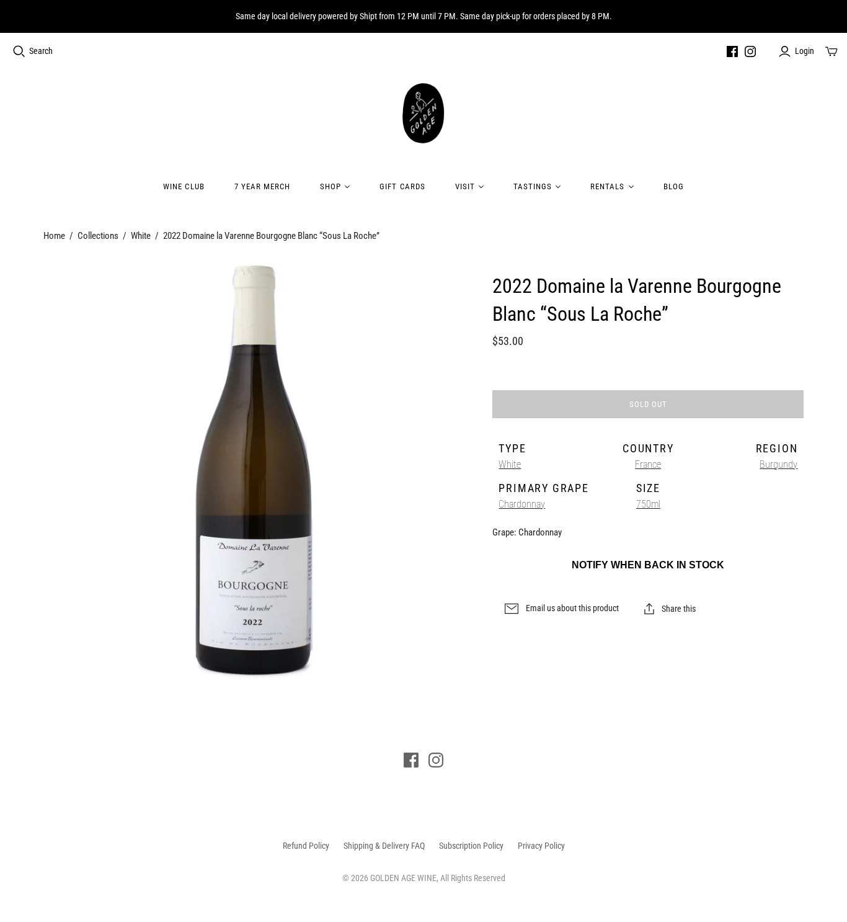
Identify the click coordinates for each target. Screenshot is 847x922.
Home (54, 235)
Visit (465, 186)
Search (41, 51)
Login (804, 51)
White (141, 235)
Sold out (648, 404)
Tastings (532, 186)
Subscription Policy (471, 846)
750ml (648, 504)
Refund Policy (306, 846)
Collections (98, 235)
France (648, 464)
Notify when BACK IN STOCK (648, 565)
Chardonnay (522, 504)
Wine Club (183, 186)
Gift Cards (402, 186)
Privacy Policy (541, 846)
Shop (330, 186)
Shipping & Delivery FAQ (384, 846)
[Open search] (19, 51)
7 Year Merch (262, 186)
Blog (673, 186)
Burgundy (778, 464)
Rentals (607, 186)
